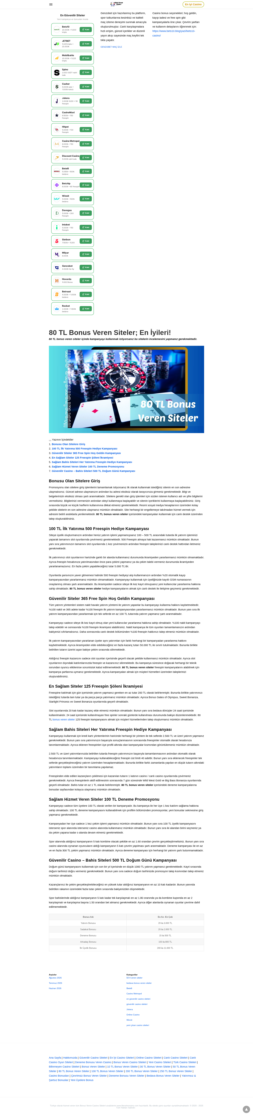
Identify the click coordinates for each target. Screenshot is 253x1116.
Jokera (129, 1009)
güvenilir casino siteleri (136, 1004)
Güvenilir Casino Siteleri (93, 1057)
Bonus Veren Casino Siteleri (129, 1062)
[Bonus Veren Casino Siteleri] (117, 4)
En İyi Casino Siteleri (122, 1057)
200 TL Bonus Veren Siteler (142, 1071)
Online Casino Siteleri (148, 1057)
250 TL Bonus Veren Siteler (176, 1071)
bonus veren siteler (64, 719)
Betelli (129, 988)
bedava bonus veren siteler (139, 983)
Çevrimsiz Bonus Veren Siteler (89, 1075)
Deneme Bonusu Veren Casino (93, 1062)
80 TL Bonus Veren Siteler (74, 1071)
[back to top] (246, 1109)
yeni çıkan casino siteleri (137, 1025)
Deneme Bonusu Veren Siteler (126, 1075)
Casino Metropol (134, 993)
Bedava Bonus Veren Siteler (163, 1075)
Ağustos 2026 (55, 978)
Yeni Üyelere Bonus (81, 1080)
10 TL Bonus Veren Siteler (122, 1066)
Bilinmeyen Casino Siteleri (64, 1066)
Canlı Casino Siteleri (176, 1057)
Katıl (87, 29)
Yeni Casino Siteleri (159, 1062)
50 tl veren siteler (134, 978)
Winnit (129, 1020)
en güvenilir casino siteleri (138, 999)
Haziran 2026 (55, 988)
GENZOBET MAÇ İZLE (111, 47)
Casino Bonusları (59, 1075)
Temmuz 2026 (55, 983)
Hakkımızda (70, 1057)
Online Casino (133, 1014)
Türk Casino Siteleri (184, 1062)
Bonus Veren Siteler (93, 1066)
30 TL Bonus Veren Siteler (155, 1066)
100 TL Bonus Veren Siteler (107, 1071)
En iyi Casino (193, 4)
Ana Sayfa (55, 1057)
